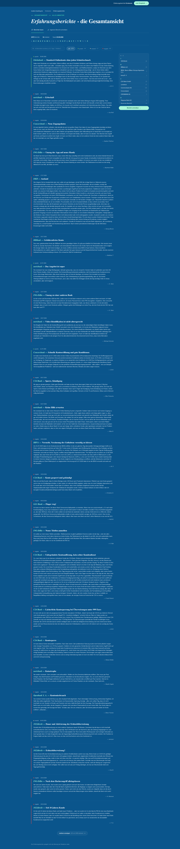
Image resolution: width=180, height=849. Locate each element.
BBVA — (37, 442)
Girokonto (48, 11)
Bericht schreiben (134, 108)
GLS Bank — (39, 504)
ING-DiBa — (39, 152)
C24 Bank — (39, 380)
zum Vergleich (141, 3)
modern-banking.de (37, 11)
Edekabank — (39, 59)
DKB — (37, 178)
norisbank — (39, 97)
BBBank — (38, 240)
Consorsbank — (40, 123)
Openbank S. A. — (41, 695)
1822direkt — (39, 723)
